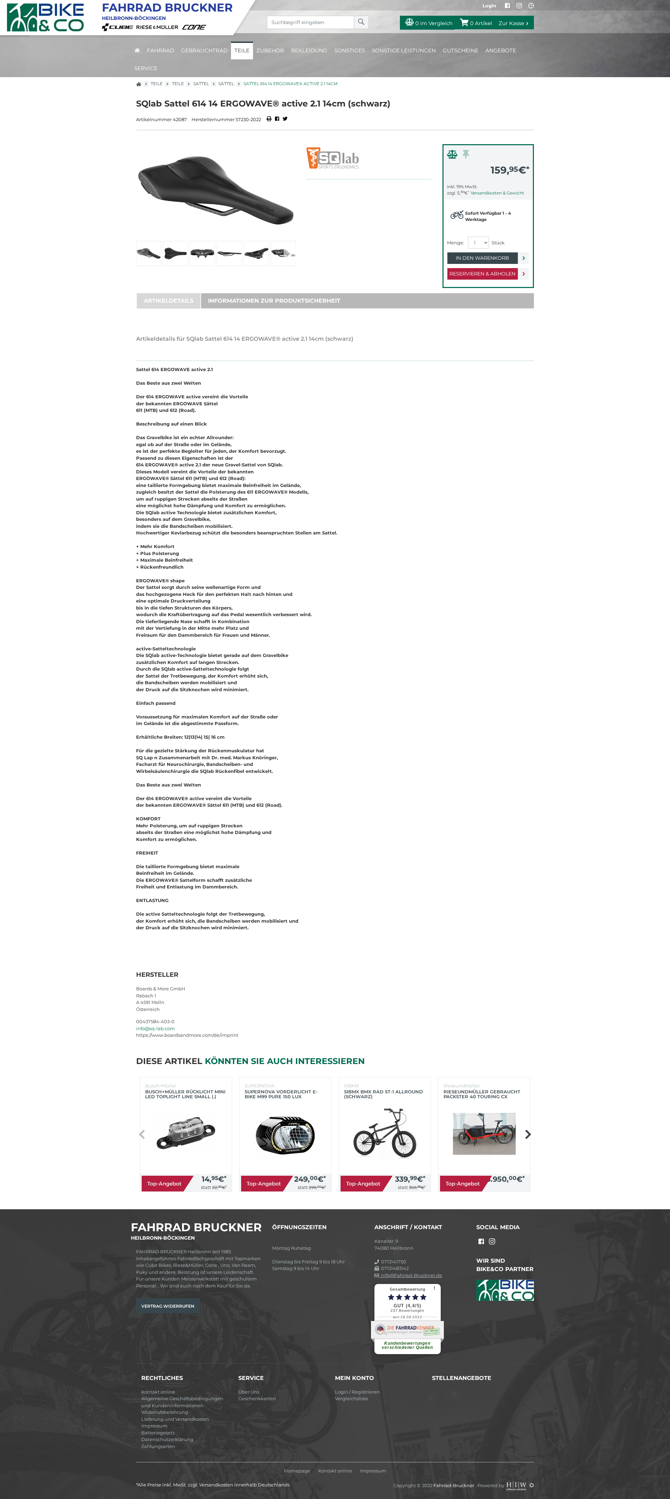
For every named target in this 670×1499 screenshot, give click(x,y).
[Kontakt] (531, 5)
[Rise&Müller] (158, 26)
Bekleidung (309, 50)
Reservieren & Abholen (482, 274)
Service (145, 68)
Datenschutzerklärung (167, 1439)
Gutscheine (460, 50)
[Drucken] (270, 119)
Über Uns (248, 1392)
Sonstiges (349, 50)
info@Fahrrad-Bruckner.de (410, 1275)
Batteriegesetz (158, 1432)
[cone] (195, 26)
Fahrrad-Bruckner (454, 1485)
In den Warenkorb (482, 258)
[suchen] (361, 22)
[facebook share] (277, 119)
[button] (290, 253)
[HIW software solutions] (516, 1485)
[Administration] (531, 1485)
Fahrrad (160, 50)
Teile (242, 50)
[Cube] (118, 26)
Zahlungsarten (158, 1446)
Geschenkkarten (257, 1398)
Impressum (154, 1425)
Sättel (226, 83)
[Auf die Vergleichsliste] (453, 156)
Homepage (297, 1471)
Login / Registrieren (357, 1392)
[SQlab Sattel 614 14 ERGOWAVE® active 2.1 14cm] (216, 190)
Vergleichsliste (351, 1398)
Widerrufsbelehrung (164, 1412)
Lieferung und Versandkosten (175, 1419)
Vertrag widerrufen (167, 1306)
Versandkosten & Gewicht (497, 192)
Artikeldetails (168, 300)
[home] (137, 50)
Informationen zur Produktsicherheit (274, 300)
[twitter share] (285, 119)
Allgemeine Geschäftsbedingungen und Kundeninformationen (182, 1402)
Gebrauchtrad (204, 50)
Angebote (500, 50)
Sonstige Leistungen (404, 50)
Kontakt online (158, 1392)
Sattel (201, 83)
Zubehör (270, 50)
